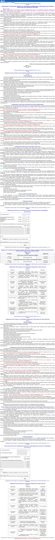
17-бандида (15, 195)
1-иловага (53, 25)
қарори (53, 33)
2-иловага (53, 27)
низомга (48, 207)
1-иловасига (12, 112)
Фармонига (8, 15)
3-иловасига (31, 202)
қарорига (8, 11)
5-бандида (34, 118)
